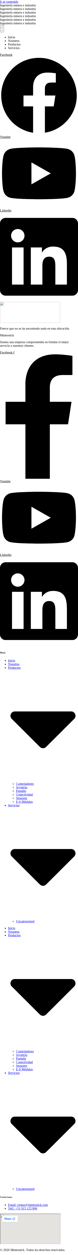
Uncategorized (25, 921)
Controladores (25, 783)
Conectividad (24, 794)
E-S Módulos (24, 801)
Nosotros (13, 664)
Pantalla (21, 791)
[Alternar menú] (2, 28)
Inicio (11, 660)
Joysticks (21, 787)
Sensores (21, 798)
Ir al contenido (9, 1)
